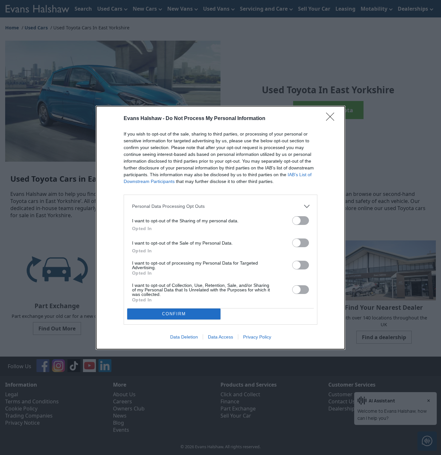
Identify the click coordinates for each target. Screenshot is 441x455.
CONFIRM (174, 313)
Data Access (220, 336)
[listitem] (220, 206)
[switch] (300, 220)
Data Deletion (184, 336)
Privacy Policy (257, 336)
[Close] (332, 119)
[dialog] (220, 227)
